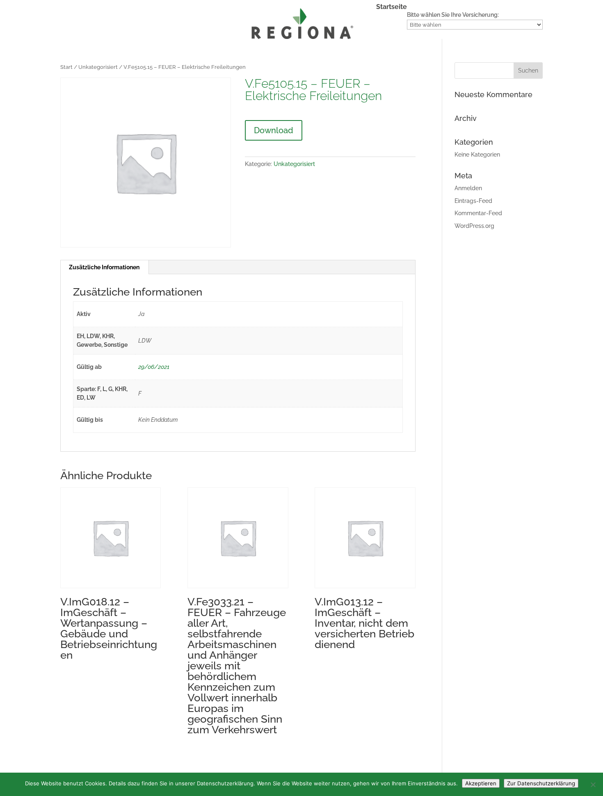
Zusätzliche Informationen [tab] (104, 267)
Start (66, 67)
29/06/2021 (153, 367)
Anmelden (468, 188)
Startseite (391, 7)
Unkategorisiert (98, 67)
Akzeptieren (480, 783)
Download (273, 130)
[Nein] (593, 784)
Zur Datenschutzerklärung (541, 783)
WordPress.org (474, 226)
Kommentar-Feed (478, 213)
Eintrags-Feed (473, 201)
